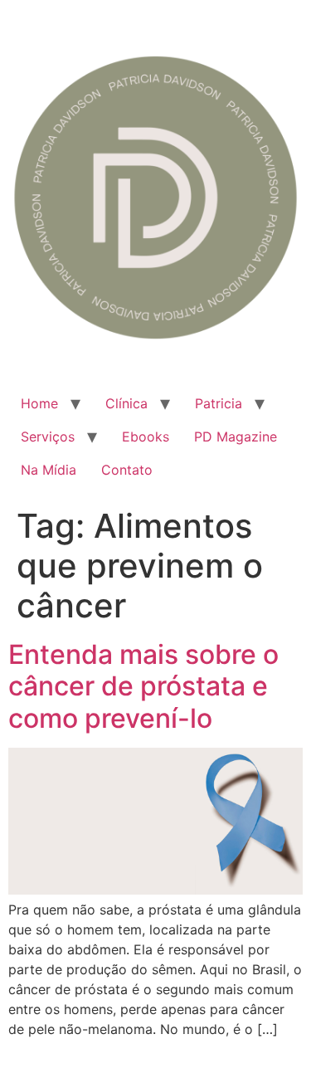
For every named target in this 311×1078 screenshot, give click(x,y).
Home (39, 403)
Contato (127, 469)
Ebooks (145, 436)
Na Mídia (48, 469)
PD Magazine (235, 436)
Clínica (126, 403)
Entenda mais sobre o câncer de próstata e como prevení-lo (143, 686)
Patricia (218, 403)
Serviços (48, 436)
